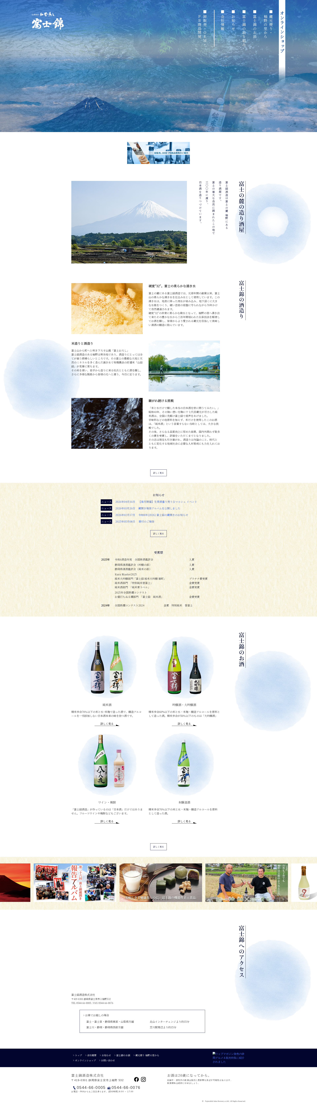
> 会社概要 (90, 1055)
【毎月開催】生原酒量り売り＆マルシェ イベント (149, 502)
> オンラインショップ (84, 1060)
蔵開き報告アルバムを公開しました (140, 508)
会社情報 (222, 23)
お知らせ (233, 23)
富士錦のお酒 (254, 27)
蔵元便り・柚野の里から (268, 27)
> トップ (77, 1055)
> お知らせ (105, 1055)
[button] (75, 883)
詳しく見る (158, 472)
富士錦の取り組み (244, 31)
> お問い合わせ (107, 1060)
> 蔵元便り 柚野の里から (146, 1055)
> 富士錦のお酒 (122, 1055)
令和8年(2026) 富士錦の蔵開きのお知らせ (144, 515)
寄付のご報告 (127, 521)
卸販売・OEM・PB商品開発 (202, 31)
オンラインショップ (282, 32)
